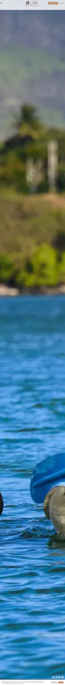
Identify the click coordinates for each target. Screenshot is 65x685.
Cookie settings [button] (54, 682)
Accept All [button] (61, 682)
